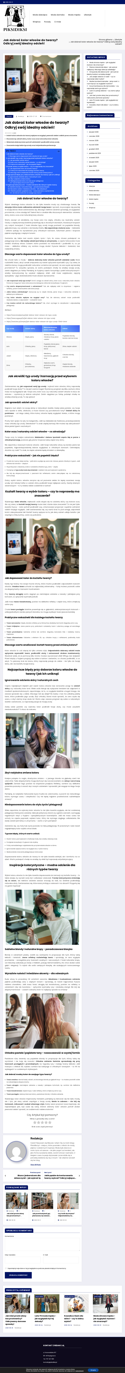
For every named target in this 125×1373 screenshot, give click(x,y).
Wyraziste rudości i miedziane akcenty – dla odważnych (28, 189)
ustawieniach (79, 1371)
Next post (48, 1172)
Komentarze (9, 1236)
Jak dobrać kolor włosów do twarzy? (20, 154)
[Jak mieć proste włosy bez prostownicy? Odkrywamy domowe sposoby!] (17, 1201)
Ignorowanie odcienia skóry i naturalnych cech (25, 177)
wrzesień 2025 (94, 158)
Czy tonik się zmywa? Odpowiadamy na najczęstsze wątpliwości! (66, 1215)
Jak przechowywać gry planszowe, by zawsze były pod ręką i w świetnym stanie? (41, 1215)
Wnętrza (36, 21)
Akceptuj (93, 1370)
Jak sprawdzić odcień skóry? (19, 160)
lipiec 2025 (93, 166)
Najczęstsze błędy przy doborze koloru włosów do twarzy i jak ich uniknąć (33, 175)
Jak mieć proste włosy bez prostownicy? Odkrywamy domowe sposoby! (15, 1215)
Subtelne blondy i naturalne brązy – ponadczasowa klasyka (29, 187)
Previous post (35, 1172)
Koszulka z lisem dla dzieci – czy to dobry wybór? (74, 1319)
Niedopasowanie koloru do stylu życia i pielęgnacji (27, 181)
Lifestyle (87, 15)
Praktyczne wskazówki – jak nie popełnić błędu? (25, 164)
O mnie (57, 21)
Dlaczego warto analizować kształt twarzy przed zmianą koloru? (31, 173)
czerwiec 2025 (94, 170)
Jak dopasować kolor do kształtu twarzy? (23, 169)
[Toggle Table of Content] (58, 151)
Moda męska (74, 15)
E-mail (45, 1255)
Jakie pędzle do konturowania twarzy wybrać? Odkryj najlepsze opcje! (60, 1177)
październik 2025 (95, 153)
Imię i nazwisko (10, 1255)
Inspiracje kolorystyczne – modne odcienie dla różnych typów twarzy (32, 185)
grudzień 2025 (94, 149)
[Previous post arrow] (5, 1175)
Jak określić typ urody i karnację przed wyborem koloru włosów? (30, 158)
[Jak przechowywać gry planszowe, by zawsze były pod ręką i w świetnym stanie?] (42, 1201)
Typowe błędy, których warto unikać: (23, 183)
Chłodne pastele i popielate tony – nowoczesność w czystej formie (32, 191)
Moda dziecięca (40, 15)
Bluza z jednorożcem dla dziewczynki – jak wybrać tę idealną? (27, 1177)
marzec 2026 (93, 140)
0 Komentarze (46, 116)
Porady (47, 21)
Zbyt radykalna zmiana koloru (20, 179)
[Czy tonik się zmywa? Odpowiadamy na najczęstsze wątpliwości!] (68, 1201)
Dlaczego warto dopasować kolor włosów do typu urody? (28, 156)
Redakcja (21, 116)
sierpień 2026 (93, 132)
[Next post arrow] (79, 1175)
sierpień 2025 (93, 162)
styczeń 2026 (93, 145)
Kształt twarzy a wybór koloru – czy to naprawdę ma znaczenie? (30, 166)
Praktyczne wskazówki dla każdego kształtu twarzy (27, 171)
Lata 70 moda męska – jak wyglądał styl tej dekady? (45, 1319)
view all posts (35, 1165)
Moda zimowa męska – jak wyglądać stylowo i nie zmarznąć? (104, 1319)
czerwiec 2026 (94, 136)
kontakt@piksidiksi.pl (50, 1362)
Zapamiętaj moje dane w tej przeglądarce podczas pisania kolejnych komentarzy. (37, 1268)
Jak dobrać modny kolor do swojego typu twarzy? (27, 193)
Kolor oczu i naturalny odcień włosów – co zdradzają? (28, 162)
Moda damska (58, 15)
